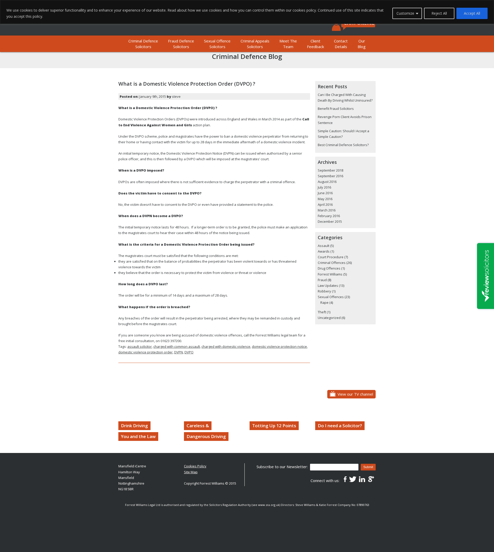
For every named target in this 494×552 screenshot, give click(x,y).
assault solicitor (139, 346)
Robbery (324, 291)
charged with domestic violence (225, 346)
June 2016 (325, 193)
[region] (247, 12)
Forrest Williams (330, 274)
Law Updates (328, 285)
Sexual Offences (331, 297)
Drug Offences (329, 268)
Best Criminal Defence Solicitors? (343, 145)
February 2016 (329, 215)
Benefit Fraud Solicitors (336, 108)
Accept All (472, 13)
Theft (322, 312)
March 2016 (327, 210)
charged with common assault (176, 346)
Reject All (439, 13)
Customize (405, 13)
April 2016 (325, 204)
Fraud (322, 280)
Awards (324, 251)
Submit (368, 467)
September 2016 (330, 176)
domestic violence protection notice (279, 346)
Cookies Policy (195, 466)
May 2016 (325, 199)
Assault (323, 245)
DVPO (188, 352)
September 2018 (330, 170)
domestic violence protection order (145, 352)
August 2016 (327, 181)
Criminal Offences (332, 262)
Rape (324, 302)
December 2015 (330, 221)
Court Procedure (330, 257)
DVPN (178, 352)
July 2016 (324, 187)
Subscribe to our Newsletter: (282, 466)
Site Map (191, 472)
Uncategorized (329, 317)
